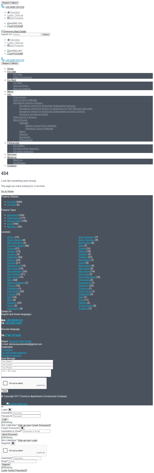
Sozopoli (12, 302)
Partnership (13, 143)
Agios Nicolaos (87, 240)
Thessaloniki (26, 140)
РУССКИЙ (17, 26)
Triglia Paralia (86, 305)
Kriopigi (11, 262)
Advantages (19, 163)
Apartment (12, 215)
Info (9, 94)
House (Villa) (14, 221)
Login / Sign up (15, 15)
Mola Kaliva (85, 265)
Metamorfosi (14, 265)
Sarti (81, 297)
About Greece (20, 120)
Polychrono (13, 291)
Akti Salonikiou (15, 242)
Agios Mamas (14, 240)
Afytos (10, 237)
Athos (22, 131)
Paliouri (11, 285)
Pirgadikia (12, 288)
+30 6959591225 (14, 320)
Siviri (81, 300)
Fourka (82, 248)
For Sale (11, 71)
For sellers (19, 145)
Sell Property (16, 18)
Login (34, 440)
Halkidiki (23, 123)
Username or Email (11, 431)
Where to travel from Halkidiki (40, 125)
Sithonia (23, 134)
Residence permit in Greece (27, 103)
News (10, 91)
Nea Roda (84, 274)
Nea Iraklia (84, 268)
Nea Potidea (13, 274)
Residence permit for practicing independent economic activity (52, 111)
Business (12, 226)
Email (4, 461)
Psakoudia (84, 294)
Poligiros (83, 288)
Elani (81, 245)
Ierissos (11, 254)
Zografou (83, 308)
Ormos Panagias (16, 282)
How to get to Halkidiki (25, 100)
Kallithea (83, 257)
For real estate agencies (26, 148)
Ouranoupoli (85, 282)
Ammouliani (85, 242)
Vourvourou (13, 308)
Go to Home (7, 191)
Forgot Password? (41, 425)
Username (6, 412)
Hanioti (82, 251)
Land (9, 223)
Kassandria (84, 260)
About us (12, 157)
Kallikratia (12, 257)
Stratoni (83, 302)
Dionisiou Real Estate (20, 341)
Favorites (15, 12)
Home (10, 68)
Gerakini (11, 251)
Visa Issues (19, 97)
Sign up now (24, 425)
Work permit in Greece (25, 117)
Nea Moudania (14, 271)
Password (6, 416)
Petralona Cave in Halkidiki (39, 128)
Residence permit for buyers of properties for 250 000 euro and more (55, 108)
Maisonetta (13, 218)
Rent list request (22, 88)
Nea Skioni (12, 277)
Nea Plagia (84, 271)
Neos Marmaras (87, 277)
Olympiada (84, 280)
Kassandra (24, 137)
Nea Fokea (12, 268)
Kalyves (11, 260)
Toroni (10, 305)
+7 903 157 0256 (13, 335)
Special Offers (21, 85)
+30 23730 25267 (13, 323)
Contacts (12, 165)
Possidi (11, 294)
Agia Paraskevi (86, 237)
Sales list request (22, 77)
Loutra (82, 262)
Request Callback (10, 3)
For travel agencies (23, 151)
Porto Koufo (85, 291)
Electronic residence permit (33, 114)
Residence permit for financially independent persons (47, 105)
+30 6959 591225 (14, 7)
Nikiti (10, 280)
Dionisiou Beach (15, 245)
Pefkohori (84, 285)
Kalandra (83, 254)
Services (12, 154)
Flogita (10, 248)
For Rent (11, 80)
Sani (9, 297)
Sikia (9, 300)
